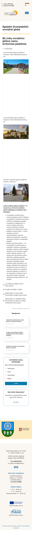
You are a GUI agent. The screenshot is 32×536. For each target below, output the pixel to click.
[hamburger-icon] (27, 13)
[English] (25, 3)
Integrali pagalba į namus (16, 505)
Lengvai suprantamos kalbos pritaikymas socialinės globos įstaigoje (14, 334)
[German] (27, 3)
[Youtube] (17, 467)
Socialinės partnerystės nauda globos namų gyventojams (15, 320)
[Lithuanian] (28, 3)
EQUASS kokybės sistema (16, 515)
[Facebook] (15, 467)
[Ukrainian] (25, 5)
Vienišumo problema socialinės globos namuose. (15, 347)
